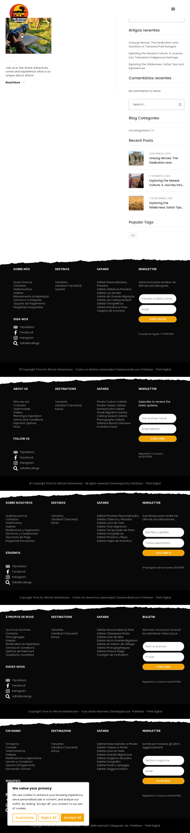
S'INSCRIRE (163, 667)
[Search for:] (156, 104)
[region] (48, 804)
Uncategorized (139, 130)
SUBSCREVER (157, 319)
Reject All (48, 817)
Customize (25, 817)
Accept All (72, 817)
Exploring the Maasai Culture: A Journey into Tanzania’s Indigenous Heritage (156, 55)
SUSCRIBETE (163, 553)
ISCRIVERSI (163, 781)
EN (133, 235)
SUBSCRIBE (157, 439)
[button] (173, 9)
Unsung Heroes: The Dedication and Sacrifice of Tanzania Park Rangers (153, 44)
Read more (13, 82)
